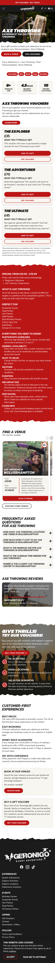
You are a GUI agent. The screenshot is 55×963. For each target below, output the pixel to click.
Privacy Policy (8, 937)
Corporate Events (10, 899)
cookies (12, 951)
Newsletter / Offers (11, 924)
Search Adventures (11, 877)
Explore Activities (10, 880)
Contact (5, 921)
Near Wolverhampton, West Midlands (21, 63)
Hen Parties (7, 902)
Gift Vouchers (8, 918)
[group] (25, 471)
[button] (51, 438)
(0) (51, 8)
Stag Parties (7, 905)
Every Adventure (10, 62)
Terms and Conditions (12, 934)
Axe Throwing (27, 62)
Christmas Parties (10, 908)
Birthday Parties (9, 896)
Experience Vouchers (11, 887)
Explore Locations (10, 883)
